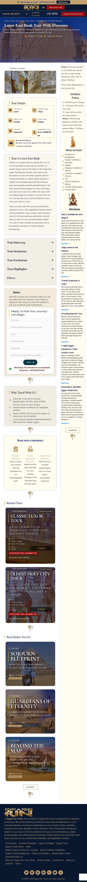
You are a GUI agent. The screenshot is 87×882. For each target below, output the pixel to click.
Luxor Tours (29, 21)
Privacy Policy (44, 860)
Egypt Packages (46, 843)
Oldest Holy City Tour (30, 576)
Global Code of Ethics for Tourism (21, 850)
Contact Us (58, 860)
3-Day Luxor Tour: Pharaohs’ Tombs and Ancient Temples (29, 530)
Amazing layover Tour (71, 313)
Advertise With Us (14, 857)
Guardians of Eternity (30, 704)
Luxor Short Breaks (20, 557)
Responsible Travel (61, 853)
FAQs (28, 846)
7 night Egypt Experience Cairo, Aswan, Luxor (69, 349)
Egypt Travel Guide (14, 846)
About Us (70, 860)
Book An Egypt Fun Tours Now (20, 860)
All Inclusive (11, 843)
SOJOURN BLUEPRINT (25, 656)
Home (7, 21)
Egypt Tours (62, 843)
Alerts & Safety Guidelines (52, 850)
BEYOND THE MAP (27, 748)
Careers (9, 863)
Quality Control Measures (17, 853)
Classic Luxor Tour (26, 518)
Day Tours (20, 21)
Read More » (65, 243)
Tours (13, 21)
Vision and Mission (41, 853)
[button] (43, 7)
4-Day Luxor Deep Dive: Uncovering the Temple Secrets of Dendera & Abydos (30, 589)
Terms (18, 863)
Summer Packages (27, 843)
